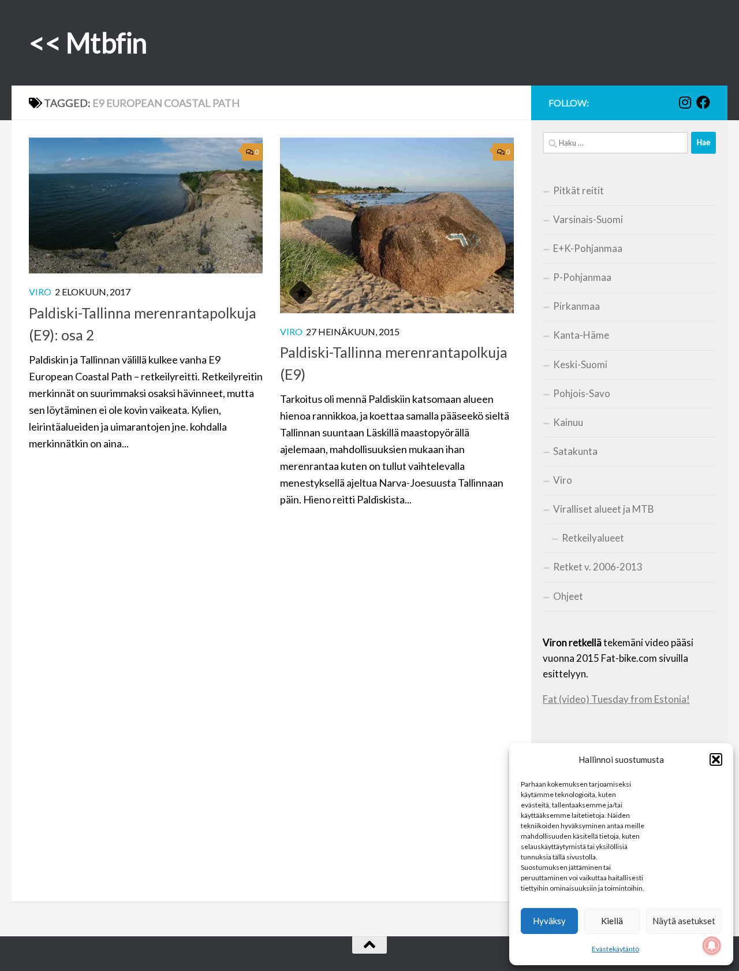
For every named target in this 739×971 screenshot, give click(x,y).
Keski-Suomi (580, 364)
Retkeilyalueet (593, 538)
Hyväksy (549, 921)
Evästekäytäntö (615, 948)
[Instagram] (685, 102)
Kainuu (568, 422)
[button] (716, 759)
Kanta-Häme (581, 335)
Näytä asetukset (683, 921)
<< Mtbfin (88, 42)
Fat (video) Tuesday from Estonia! (616, 699)
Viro (40, 291)
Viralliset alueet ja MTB (603, 509)
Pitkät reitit (578, 190)
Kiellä (612, 921)
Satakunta (575, 451)
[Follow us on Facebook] (703, 102)
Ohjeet (568, 596)
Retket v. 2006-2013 (598, 567)
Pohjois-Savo (581, 393)
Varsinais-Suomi (588, 219)
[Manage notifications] (712, 945)
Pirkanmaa (576, 306)
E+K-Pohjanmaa (587, 248)
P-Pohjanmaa (582, 277)
